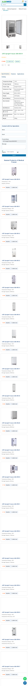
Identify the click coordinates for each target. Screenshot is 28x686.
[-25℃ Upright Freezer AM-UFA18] (14, 388)
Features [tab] (13, 74)
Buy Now (17, 61)
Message (4, 144)
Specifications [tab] (6, 74)
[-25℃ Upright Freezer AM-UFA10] (14, 171)
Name (3, 129)
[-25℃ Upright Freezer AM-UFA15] (14, 307)
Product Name (5, 139)
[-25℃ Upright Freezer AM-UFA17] (14, 361)
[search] (25, 4)
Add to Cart (10, 61)
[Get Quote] (25, 683)
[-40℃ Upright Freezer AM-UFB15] (14, 604)
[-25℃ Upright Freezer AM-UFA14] (14, 280)
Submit (14, 155)
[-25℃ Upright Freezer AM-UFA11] (14, 199)
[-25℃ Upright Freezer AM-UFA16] (14, 334)
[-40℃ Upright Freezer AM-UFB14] (14, 577)
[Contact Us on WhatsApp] (25, 678)
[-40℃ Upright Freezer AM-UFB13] (14, 550)
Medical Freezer (23, 8)
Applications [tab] (20, 74)
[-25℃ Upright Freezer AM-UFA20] (14, 415)
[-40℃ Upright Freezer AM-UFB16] (14, 632)
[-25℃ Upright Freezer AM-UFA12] (14, 226)
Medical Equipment (11, 8)
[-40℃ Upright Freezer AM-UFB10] (14, 469)
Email (3, 134)
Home (3, 8)
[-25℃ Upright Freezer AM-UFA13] (14, 253)
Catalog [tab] (4, 77)
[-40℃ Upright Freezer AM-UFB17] (14, 659)
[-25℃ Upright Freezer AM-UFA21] (14, 442)
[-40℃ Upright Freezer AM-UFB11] (14, 496)
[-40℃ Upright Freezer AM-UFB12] (14, 523)
